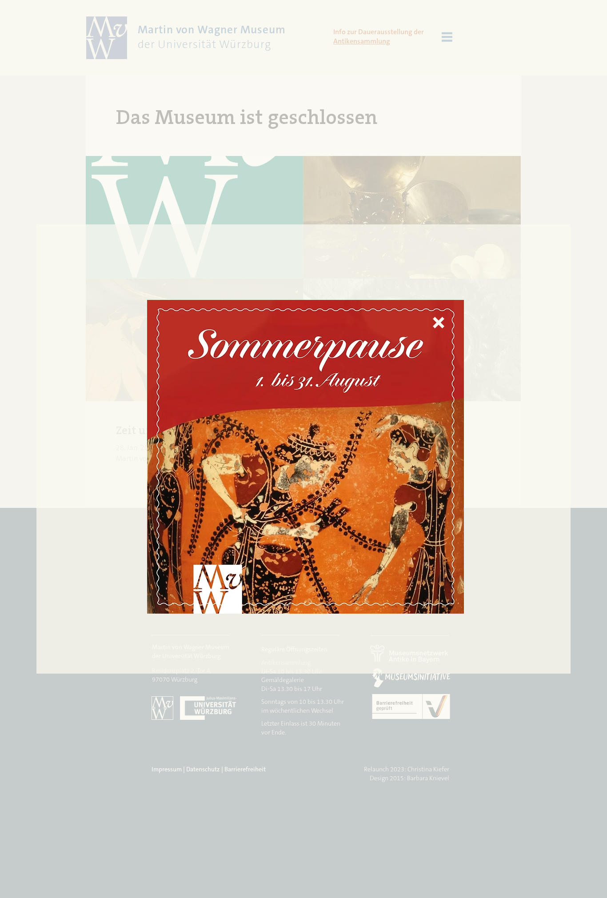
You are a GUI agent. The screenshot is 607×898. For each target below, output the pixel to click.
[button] (438, 322)
